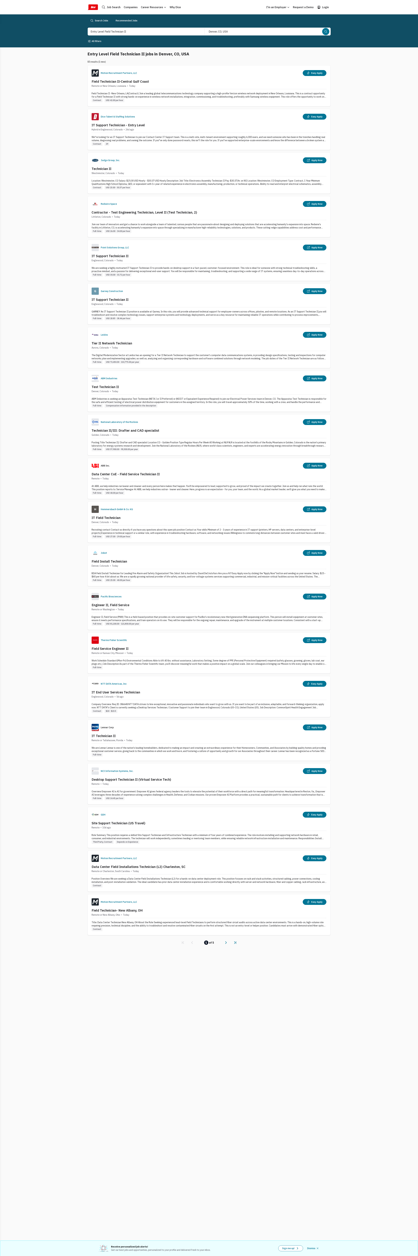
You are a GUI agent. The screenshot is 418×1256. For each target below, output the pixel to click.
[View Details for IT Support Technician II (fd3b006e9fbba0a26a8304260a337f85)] (209, 304)
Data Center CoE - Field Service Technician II (126, 474)
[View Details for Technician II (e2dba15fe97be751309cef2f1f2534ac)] (209, 173)
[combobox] (142, 31)
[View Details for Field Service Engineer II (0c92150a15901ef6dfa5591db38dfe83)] (209, 653)
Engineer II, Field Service (110, 605)
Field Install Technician (109, 561)
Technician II (101, 168)
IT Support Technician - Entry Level (118, 125)
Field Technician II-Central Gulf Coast (120, 81)
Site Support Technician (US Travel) (118, 823)
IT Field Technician (106, 518)
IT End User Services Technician (116, 692)
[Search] (325, 31)
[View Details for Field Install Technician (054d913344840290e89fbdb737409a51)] (209, 565)
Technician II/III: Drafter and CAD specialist (125, 430)
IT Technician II (104, 736)
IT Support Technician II (110, 256)
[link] (183, 942)
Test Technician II (105, 387)
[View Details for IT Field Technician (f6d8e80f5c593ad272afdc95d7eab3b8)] (209, 522)
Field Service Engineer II (110, 648)
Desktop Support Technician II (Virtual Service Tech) (131, 779)
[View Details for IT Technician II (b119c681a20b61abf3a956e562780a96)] (209, 740)
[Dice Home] (93, 7)
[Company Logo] (95, 73)
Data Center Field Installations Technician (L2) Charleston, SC (138, 867)
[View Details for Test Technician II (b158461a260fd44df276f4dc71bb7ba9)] (209, 391)
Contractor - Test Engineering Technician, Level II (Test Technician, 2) (144, 212)
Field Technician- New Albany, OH (117, 910)
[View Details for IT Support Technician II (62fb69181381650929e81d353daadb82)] (209, 260)
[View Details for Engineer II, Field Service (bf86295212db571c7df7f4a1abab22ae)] (209, 609)
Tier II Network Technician (112, 343)
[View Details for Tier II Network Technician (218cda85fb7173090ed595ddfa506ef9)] (209, 347)
